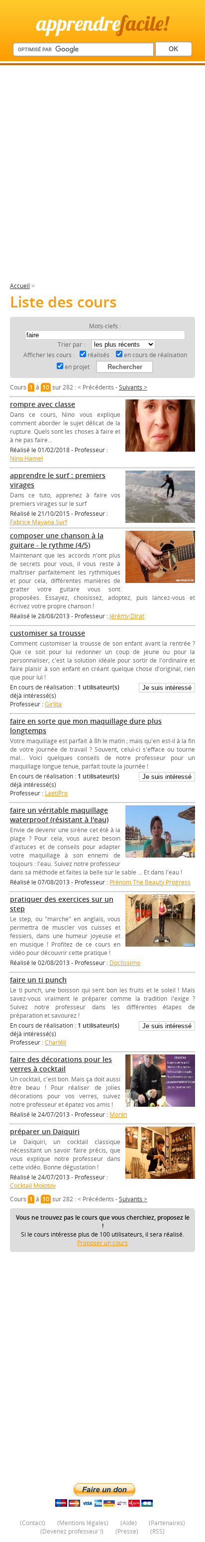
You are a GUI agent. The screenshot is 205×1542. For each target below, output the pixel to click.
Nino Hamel (26, 458)
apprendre (102, 23)
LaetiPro (56, 793)
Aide (128, 1523)
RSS (157, 1531)
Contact (32, 1523)
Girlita (53, 704)
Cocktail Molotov (33, 1185)
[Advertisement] (102, 177)
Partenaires (167, 1523)
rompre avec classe (42, 404)
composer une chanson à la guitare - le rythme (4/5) (56, 540)
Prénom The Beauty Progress (150, 882)
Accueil (20, 286)
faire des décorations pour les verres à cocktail (61, 1064)
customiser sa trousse (47, 633)
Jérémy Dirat (126, 616)
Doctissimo (124, 963)
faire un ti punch (38, 979)
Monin (118, 1114)
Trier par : (72, 344)
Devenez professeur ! (72, 1531)
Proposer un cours (102, 1243)
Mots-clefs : (105, 326)
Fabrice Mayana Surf (38, 522)
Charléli (55, 1042)
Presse (126, 1531)
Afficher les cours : (49, 355)
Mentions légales (82, 1523)
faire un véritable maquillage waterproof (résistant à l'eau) (59, 814)
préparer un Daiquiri (45, 1131)
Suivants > (133, 387)
